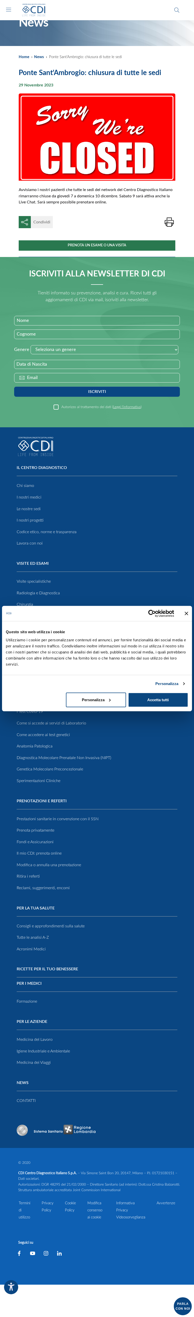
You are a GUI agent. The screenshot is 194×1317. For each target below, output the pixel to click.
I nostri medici (29, 497)
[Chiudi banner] (186, 613)
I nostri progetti (30, 520)
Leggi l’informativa (127, 407)
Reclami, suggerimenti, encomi (43, 888)
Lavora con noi (30, 543)
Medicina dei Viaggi (34, 1063)
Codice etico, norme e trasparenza (47, 532)
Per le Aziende (32, 1022)
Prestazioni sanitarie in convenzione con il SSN (58, 819)
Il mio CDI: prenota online (39, 853)
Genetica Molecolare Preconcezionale (50, 769)
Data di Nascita (31, 364)
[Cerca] (177, 10)
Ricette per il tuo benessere (47, 969)
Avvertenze (166, 1203)
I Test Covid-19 (30, 712)
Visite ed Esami (33, 563)
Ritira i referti (28, 876)
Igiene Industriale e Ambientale (43, 1051)
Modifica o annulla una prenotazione (49, 865)
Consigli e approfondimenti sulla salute (51, 926)
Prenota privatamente (35, 830)
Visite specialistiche (34, 581)
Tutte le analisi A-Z (33, 937)
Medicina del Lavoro (35, 1040)
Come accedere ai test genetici (43, 735)
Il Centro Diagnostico (42, 468)
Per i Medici (29, 983)
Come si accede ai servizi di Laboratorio (51, 723)
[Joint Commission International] (22, 1130)
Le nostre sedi (29, 509)
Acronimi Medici (31, 949)
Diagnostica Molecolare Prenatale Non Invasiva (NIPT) (64, 758)
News (39, 57)
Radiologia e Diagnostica (38, 593)
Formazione (27, 1001)
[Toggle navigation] (9, 10)
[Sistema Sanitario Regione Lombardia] (64, 1130)
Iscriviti (97, 392)
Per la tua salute (36, 908)
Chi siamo (25, 486)
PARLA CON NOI (183, 1306)
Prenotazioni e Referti (42, 801)
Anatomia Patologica (35, 746)
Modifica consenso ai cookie (94, 1210)
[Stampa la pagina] (169, 222)
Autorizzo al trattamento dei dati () (101, 407)
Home (24, 57)
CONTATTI (26, 1101)
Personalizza (166, 683)
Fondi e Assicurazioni (35, 842)
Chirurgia (25, 604)
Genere (21, 349)
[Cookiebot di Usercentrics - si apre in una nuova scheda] (152, 613)
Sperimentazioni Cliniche (38, 781)
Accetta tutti (158, 699)
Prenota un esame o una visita (97, 245)
